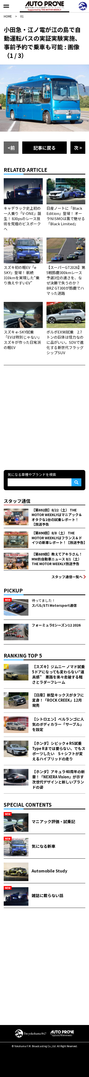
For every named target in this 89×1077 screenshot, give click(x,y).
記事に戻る (44, 147)
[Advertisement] (44, 417)
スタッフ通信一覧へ (67, 576)
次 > (78, 147)
